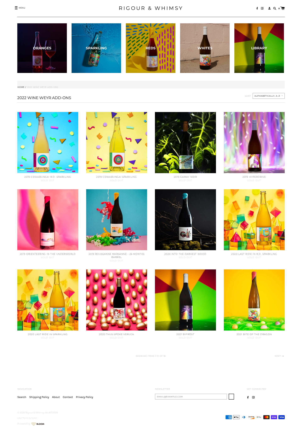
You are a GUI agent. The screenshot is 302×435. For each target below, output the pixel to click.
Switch (34, 418)
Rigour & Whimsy (151, 8)
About (56, 397)
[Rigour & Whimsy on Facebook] (257, 8)
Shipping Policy (39, 397)
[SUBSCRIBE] (231, 397)
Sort (248, 96)
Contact (68, 397)
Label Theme (22, 418)
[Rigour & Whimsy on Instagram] (262, 8)
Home (20, 87)
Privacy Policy (84, 397)
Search (21, 397)
